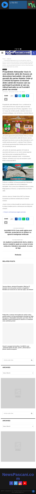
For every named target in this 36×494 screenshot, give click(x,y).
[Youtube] (25, 483)
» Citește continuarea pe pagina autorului (14, 212)
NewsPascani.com (18, 477)
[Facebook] (11, 483)
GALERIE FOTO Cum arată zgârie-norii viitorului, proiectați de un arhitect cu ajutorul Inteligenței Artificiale (18, 232)
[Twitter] (16, 483)
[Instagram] (20, 483)
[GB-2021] (18, 180)
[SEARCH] (31, 360)
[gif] (18, 133)
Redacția (6, 91)
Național (4, 69)
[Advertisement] (18, 29)
